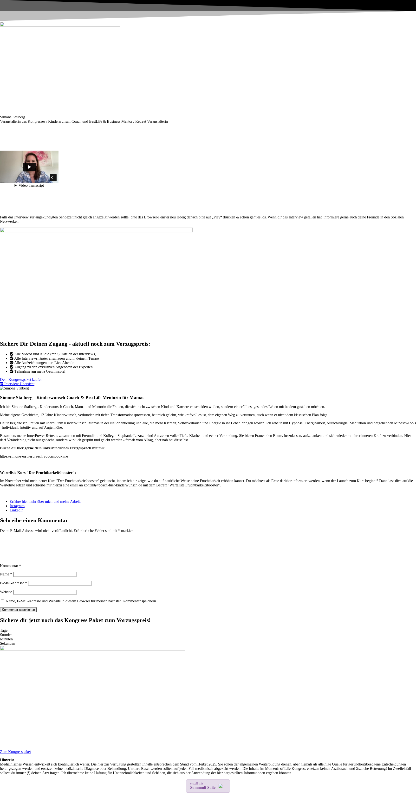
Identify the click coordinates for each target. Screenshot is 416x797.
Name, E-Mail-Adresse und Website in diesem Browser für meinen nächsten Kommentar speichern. (81, 601)
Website (6, 592)
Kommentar (10, 566)
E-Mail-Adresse (13, 583)
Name (6, 574)
